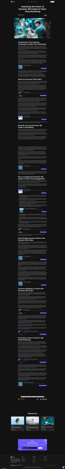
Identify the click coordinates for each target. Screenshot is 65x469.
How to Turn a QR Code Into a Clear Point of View (47, 427)
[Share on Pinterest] (42, 399)
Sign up (45, 458)
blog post (23, 254)
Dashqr (43, 396)
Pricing (34, 459)
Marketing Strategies (39, 396)
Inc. (21, 114)
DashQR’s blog (36, 110)
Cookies (53, 465)
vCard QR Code (24, 460)
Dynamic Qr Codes (23, 396)
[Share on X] (39, 399)
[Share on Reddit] (43, 399)
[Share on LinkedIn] (40, 399)
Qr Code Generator (34, 396)
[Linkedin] (20, 465)
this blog (35, 203)
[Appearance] (16, 465)
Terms (47, 465)
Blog (33, 461)
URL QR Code (23, 458)
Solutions (34, 462)
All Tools (23, 461)
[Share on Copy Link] (46, 399)
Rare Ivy (14, 429)
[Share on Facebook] (37, 399)
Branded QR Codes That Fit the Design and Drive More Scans (16, 427)
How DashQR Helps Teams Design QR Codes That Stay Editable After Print (32, 427)
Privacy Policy (40, 467)
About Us (34, 458)
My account (45, 460)
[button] (52, 1)
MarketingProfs (40, 111)
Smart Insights (25, 113)
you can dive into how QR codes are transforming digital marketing (28, 367)
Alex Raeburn (44, 429)
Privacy (50, 465)
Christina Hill (21, 14)
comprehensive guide (44, 173)
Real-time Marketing (29, 396)
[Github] (21, 465)
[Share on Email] (45, 399)
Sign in (45, 459)
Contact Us (34, 460)
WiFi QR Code (23, 459)
